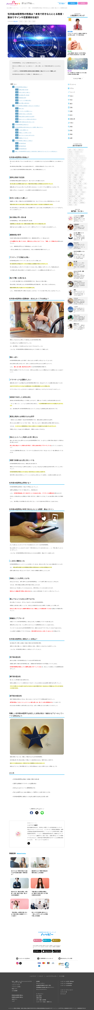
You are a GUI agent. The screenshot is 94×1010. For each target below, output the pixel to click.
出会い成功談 (39, 995)
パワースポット (71, 166)
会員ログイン (14, 999)
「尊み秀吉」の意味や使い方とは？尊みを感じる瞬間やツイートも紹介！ (19, 914)
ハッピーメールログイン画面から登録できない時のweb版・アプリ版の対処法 (77, 34)
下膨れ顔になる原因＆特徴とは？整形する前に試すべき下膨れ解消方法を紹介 (40, 893)
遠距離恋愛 (82, 202)
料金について (14, 988)
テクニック (77, 160)
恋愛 (71, 111)
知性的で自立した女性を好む (24, 114)
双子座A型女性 (21, 143)
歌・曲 (80, 187)
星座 (25, 21)
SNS (75, 149)
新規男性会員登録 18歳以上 (17, 997)
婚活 (71, 103)
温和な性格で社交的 (22, 89)
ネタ (81, 162)
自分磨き (82, 198)
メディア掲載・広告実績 (41, 999)
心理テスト (71, 183)
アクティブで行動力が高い (23, 100)
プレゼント (71, 168)
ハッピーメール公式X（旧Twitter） (67, 981)
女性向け (21, 21)
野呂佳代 (70, 204)
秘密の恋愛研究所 (72, 196)
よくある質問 (14, 990)
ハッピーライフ (23, 7)
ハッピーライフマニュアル (51, 976)
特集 (71, 130)
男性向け (70, 194)
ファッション (80, 166)
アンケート (73, 84)
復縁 (80, 181)
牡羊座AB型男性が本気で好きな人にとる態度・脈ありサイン (28, 127)
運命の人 (75, 202)
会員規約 (38, 981)
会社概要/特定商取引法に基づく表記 (43, 985)
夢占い (81, 177)
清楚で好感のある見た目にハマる (25, 122)
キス (70, 158)
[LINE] (42, 812)
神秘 (70, 70)
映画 (75, 187)
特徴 (29, 7)
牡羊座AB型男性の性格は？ (20, 87)
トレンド (72, 92)
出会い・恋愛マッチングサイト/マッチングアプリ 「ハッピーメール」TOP (22, 982)
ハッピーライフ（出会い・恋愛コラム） (44, 1001)
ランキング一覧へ (77, 78)
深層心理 (72, 119)
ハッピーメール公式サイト (43, 839)
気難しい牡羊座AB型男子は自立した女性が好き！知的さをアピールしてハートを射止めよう (35, 151)
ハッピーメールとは (16, 984)
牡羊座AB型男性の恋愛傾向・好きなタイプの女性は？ (26, 106)
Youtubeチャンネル (78, 151)
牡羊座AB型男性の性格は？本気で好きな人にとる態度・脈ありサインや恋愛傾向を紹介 (49, 7)
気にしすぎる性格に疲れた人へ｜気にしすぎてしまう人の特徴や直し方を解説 (40, 914)
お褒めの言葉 (39, 997)
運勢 (70, 202)
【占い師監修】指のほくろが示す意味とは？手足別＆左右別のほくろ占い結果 (77, 54)
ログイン (56, 940)
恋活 (71, 115)
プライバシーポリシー (40, 983)
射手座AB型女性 (21, 148)
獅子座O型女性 (21, 146)
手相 (75, 185)
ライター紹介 (61, 976)
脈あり (77, 198)
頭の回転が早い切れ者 (22, 95)
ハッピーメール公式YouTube (66, 985)
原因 (70, 177)
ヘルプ (13, 1001)
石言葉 (81, 194)
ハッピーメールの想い (16, 986)
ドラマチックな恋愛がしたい (24, 111)
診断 (70, 51)
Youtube (70, 151)
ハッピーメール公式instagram (66, 983)
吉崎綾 (75, 177)
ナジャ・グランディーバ (73, 162)
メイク (77, 168)
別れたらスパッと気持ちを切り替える (26, 119)
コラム (72, 88)
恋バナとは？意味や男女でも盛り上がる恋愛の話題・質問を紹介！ (19, 872)
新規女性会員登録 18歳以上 (17, 995)
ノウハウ (70, 164)
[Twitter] (36, 812)
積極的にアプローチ (22, 138)
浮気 (85, 187)
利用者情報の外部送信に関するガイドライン (45, 987)
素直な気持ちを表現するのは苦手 (25, 116)
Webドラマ (81, 149)
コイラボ (75, 158)
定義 (71, 107)
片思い (72, 122)
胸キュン (70, 198)
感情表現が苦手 (21, 98)
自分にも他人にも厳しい (23, 92)
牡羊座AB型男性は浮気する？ (21, 124)
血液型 (34, 21)
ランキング (41, 976)
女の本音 (75, 179)
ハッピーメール (78, 164)
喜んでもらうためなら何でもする (25, 135)
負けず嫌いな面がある (22, 103)
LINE (70, 149)
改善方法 (80, 185)
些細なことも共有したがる (23, 132)
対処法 (75, 181)
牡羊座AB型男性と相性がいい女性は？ (23, 140)
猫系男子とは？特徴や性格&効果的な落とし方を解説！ (39, 871)
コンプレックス (83, 158)
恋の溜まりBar (78, 183)
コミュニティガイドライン (41, 989)
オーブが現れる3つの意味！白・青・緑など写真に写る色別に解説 (77, 73)
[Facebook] (31, 812)
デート (84, 160)
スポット (70, 160)
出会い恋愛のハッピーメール (12, 7)
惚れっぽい (20, 108)
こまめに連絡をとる (22, 130)
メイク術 (83, 168)
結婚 (79, 196)
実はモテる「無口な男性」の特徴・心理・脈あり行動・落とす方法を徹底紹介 (19, 893)
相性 (29, 21)
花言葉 (70, 200)
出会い (70, 31)
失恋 (71, 99)
